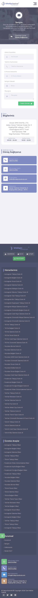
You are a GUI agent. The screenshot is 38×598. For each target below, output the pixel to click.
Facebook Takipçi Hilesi (13, 474)
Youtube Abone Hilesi (12, 484)
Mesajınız (8, 91)
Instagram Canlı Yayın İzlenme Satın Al (17, 314)
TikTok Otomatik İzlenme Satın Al (16, 342)
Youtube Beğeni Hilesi (12, 477)
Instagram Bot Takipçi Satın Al (15, 299)
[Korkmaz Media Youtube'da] (11, 595)
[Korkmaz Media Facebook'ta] (15, 595)
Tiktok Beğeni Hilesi (11, 495)
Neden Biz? (8, 551)
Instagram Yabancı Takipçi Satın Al (16, 292)
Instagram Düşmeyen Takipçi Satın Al (17, 303)
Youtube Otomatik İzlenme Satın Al (16, 360)
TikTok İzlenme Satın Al (12, 332)
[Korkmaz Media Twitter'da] (7, 595)
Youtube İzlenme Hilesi (12, 481)
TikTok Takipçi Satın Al (12, 324)
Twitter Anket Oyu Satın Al (14, 407)
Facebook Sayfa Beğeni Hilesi (15, 466)
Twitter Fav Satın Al (11, 404)
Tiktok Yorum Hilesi (11, 488)
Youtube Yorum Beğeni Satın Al (15, 371)
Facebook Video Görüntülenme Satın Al (18, 389)
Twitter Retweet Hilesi (12, 502)
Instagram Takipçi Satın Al (13, 274)
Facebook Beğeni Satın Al (13, 382)
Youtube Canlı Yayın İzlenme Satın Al (17, 375)
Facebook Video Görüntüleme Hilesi (17, 463)
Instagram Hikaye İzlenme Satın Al (16, 306)
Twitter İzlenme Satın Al (13, 400)
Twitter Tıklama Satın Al (13, 411)
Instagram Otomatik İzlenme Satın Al (17, 321)
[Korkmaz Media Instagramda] (3, 595)
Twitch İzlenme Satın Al (12, 425)
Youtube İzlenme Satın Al (13, 350)
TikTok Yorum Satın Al (12, 335)
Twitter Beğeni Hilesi (12, 506)
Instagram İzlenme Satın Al (14, 285)
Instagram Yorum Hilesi (12, 510)
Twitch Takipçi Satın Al (12, 422)
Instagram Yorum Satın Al (13, 281)
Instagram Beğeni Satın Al (13, 278)
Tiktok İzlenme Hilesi (11, 492)
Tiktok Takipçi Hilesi (11, 459)
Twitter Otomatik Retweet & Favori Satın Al (19, 418)
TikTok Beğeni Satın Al (12, 328)
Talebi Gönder (25, 103)
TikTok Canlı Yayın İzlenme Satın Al (16, 339)
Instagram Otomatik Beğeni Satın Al (17, 310)
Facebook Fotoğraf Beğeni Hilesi (16, 470)
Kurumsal (8, 540)
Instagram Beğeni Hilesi (13, 448)
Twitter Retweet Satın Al (13, 397)
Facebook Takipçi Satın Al (13, 379)
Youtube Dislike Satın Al (12, 368)
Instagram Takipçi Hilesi (13, 445)
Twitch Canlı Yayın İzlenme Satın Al (16, 429)
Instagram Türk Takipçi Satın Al (15, 296)
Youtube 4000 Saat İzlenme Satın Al (17, 357)
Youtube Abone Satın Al (13, 346)
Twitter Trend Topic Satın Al (14, 415)
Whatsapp (20, 258)
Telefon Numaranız (11, 62)
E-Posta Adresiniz (11, 72)
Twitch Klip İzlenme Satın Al (14, 433)
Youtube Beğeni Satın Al (13, 353)
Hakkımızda (10, 254)
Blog (21, 254)
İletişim (31, 254)
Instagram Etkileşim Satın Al (14, 288)
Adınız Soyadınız (10, 52)
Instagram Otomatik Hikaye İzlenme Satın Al (19, 317)
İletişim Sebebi (10, 81)
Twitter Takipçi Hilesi (12, 456)
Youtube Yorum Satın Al (12, 364)
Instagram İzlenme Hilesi (13, 452)
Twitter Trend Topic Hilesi (13, 499)
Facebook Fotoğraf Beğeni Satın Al (17, 386)
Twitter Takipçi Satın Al (12, 393)
